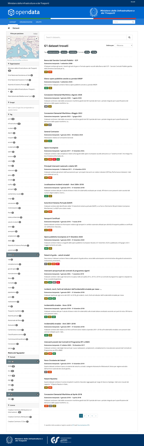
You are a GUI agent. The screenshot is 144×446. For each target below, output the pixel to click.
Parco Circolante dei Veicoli (54, 360)
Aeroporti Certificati (52, 218)
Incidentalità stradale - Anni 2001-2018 (59, 323)
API (73, 425)
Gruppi (39, 22)
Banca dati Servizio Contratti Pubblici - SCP (61, 60)
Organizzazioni (26, 22)
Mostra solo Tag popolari (16, 353)
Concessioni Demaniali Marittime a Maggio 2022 (63, 113)
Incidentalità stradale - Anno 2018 (57, 305)
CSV (46, 72)
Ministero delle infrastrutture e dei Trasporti (28, 3)
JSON (50, 72)
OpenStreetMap (17, 60)
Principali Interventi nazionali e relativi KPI (60, 166)
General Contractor (51, 131)
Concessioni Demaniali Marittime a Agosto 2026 (63, 94)
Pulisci (35, 34)
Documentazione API (83, 425)
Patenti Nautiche (50, 378)
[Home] (9, 28)
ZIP (46, 264)
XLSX (46, 88)
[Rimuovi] (57, 52)
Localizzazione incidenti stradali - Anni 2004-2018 (64, 184)
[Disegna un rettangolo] (36, 38)
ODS (54, 282)
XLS (58, 159)
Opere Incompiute (51, 147)
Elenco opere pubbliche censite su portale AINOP (63, 78)
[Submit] (133, 22)
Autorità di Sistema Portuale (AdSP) (58, 202)
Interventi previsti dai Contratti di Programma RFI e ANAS (67, 342)
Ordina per (110, 45)
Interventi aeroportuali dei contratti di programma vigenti (67, 270)
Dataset (13, 22)
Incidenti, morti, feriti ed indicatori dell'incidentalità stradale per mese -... (73, 289)
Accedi (133, 2)
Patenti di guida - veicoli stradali (57, 255)
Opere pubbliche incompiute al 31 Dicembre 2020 (63, 236)
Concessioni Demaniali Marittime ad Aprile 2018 (63, 394)
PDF (54, 159)
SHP (46, 106)
